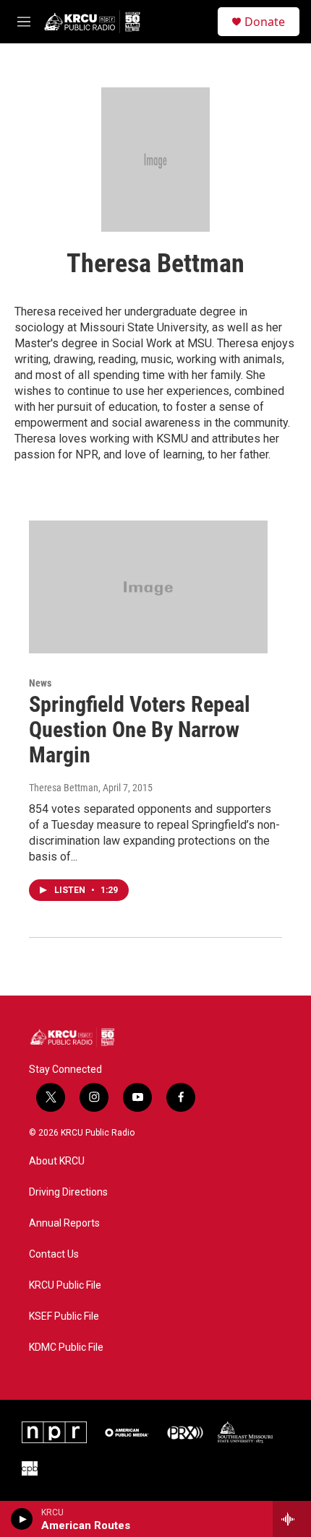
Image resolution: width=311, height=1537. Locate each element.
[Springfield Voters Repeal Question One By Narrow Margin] (148, 587)
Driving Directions (68, 1192)
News (40, 683)
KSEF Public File (64, 1316)
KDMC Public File (66, 1347)
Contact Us (54, 1254)
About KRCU (57, 1161)
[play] (22, 1519)
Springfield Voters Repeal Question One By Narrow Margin (139, 729)
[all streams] (292, 1519)
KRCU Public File (65, 1285)
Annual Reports (64, 1223)
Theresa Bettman (63, 787)
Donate (264, 21)
